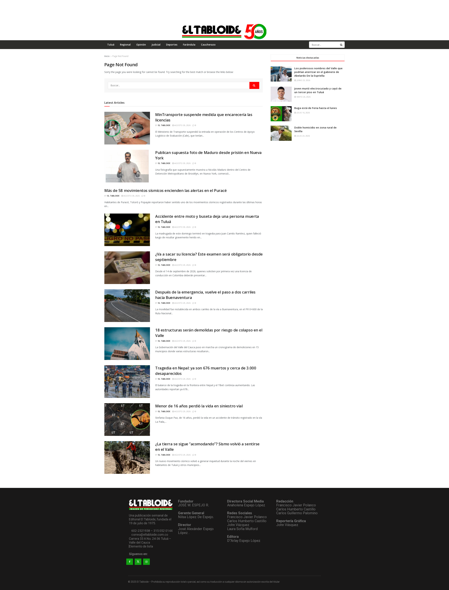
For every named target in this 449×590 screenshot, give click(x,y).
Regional (125, 44)
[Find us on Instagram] (146, 562)
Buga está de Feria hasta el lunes (315, 108)
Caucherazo (208, 44)
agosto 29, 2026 (182, 265)
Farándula (189, 44)
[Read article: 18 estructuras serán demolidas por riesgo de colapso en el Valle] (127, 343)
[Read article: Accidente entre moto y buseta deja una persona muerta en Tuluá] (127, 230)
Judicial (156, 44)
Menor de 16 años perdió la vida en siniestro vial (199, 405)
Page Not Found (120, 56)
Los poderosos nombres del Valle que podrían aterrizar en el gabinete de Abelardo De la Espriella (318, 71)
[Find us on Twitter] (138, 562)
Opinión (141, 44)
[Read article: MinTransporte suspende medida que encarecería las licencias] (127, 128)
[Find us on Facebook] (129, 562)
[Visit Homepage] (224, 31)
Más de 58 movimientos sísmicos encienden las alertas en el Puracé (165, 190)
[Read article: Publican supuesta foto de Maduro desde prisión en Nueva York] (127, 166)
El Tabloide (164, 125)
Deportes (171, 44)
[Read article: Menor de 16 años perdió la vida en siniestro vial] (127, 419)
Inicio (107, 56)
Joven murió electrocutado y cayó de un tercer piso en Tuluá (317, 90)
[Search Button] (341, 44)
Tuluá (110, 44)
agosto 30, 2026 (182, 125)
